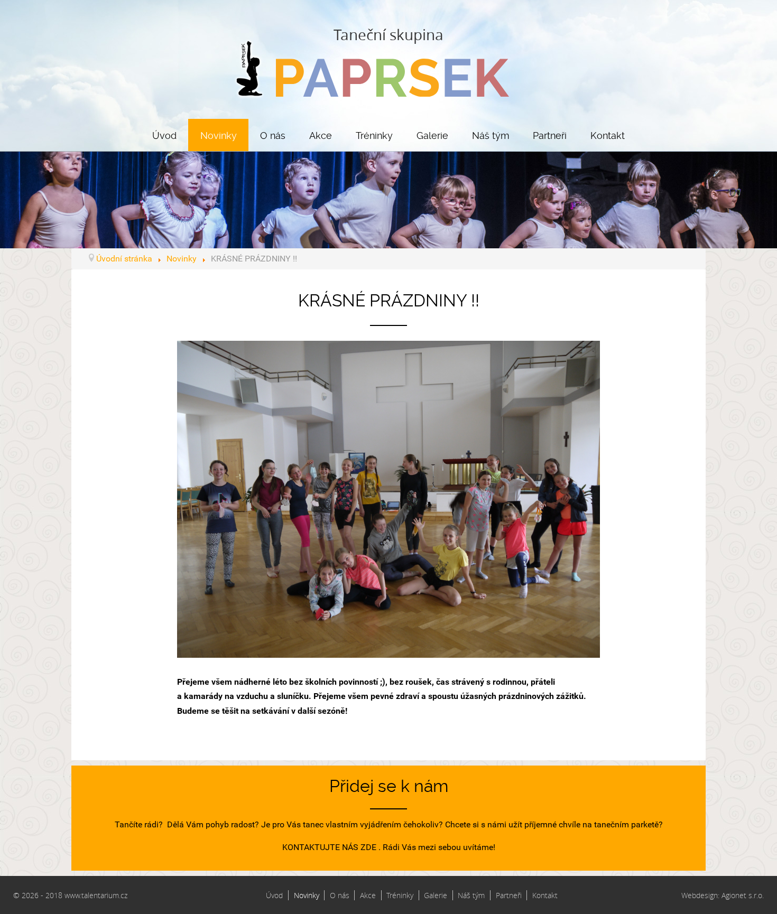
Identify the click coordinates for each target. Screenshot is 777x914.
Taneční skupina (388, 34)
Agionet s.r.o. (743, 895)
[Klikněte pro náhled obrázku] (388, 498)
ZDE (368, 847)
